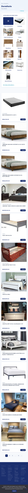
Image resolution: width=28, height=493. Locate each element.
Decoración (13, 10)
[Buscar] (2, 14)
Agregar (23, 119)
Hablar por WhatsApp (16, 480)
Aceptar (14, 490)
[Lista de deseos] (5, 14)
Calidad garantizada (10, 474)
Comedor (13, 8)
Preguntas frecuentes (10, 469)
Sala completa (16, 472)
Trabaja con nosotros (3, 473)
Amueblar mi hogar (16, 469)
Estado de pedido (10, 472)
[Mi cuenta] (8, 14)
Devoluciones (10, 476)
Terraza (4, 10)
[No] (26, 489)
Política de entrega (10, 479)
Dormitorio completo (17, 474)
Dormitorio (21, 8)
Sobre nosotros (3, 469)
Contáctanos (3, 475)
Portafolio (3, 471)
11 (18, 455)
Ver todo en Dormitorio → (9, 85)
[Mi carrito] (11, 14)
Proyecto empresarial (17, 477)
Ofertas (22, 10)
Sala (3, 8)
